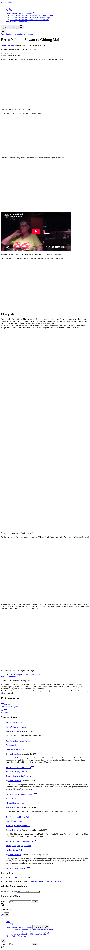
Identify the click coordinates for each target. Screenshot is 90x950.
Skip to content (6, 2)
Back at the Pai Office (16, 749)
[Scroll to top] (2, 915)
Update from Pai (14, 850)
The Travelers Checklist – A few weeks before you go (30, 18)
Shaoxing (20, 821)
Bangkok (9, 34)
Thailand (29, 34)
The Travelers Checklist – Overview (19, 927)
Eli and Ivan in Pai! (15, 803)
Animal (8, 846)
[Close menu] (2, 918)
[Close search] (3, 941)
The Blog (9, 10)
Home (8, 8)
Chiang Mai (18, 675)
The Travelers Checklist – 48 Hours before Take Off (29, 20)
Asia (2, 34)
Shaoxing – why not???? (18, 825)
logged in (14, 877)
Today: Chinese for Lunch (18, 776)
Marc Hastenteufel (10, 45)
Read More (18, 741)
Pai (7, 745)
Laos (12, 772)
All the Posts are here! (9, 891)
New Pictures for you (16, 727)
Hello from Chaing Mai (9, 706)
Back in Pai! (5, 711)
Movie (13, 821)
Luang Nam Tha (21, 772)
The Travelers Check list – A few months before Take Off (31, 15)
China (8, 821)
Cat (18, 846)
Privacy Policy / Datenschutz (16, 22)
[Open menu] (3, 31)
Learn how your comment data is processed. (46, 881)
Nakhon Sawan (19, 34)
